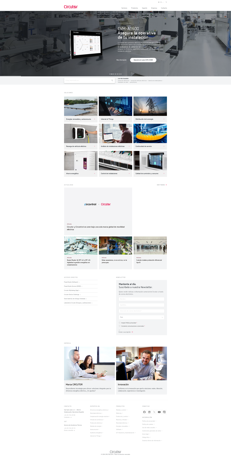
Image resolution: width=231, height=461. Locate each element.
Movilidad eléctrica (95, 413)
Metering (119, 413)
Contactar (67, 417)
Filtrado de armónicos (96, 420)
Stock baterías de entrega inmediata (75, 299)
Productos (134, 8)
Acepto (129, 323)
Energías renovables (122, 426)
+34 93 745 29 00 (69, 415)
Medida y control (121, 410)
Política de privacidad (148, 421)
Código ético (146, 437)
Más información (121, 60)
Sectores (124, 8)
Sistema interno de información (151, 440)
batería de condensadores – (155, 80)
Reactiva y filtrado (121, 420)
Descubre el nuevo (143, 60)
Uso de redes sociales (148, 427)
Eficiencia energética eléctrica (99, 410)
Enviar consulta (68, 430)
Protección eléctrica (96, 423)
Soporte (144, 8)
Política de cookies (148, 424)
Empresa (154, 8)
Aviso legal (145, 434)
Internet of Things (95, 436)
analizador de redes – (124, 82)
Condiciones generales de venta (151, 431)
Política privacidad (131, 323)
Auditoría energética (96, 433)
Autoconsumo (94, 429)
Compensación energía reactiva (99, 416)
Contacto (164, 8)
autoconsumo (133, 82)
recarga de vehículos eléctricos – (139, 80)
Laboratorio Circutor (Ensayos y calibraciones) (77, 303)
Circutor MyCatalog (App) (71, 290)
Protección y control (122, 416)
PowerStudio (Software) (71, 282)
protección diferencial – (124, 80)
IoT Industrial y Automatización (125, 433)
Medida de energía (95, 426)
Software (119, 429)
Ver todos (161, 185)
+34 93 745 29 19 (69, 428)
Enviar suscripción (125, 332)
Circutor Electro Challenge (71, 294)
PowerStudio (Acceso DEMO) (72, 286)
